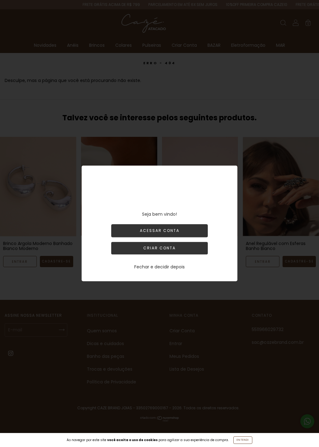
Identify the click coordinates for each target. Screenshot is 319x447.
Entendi (243, 440)
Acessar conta (159, 230)
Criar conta (159, 248)
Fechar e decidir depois (159, 267)
